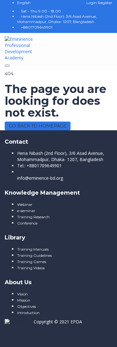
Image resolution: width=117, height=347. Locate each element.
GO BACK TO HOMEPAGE (37, 126)
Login (92, 2)
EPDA (76, 322)
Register (105, 2)
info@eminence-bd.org (40, 178)
